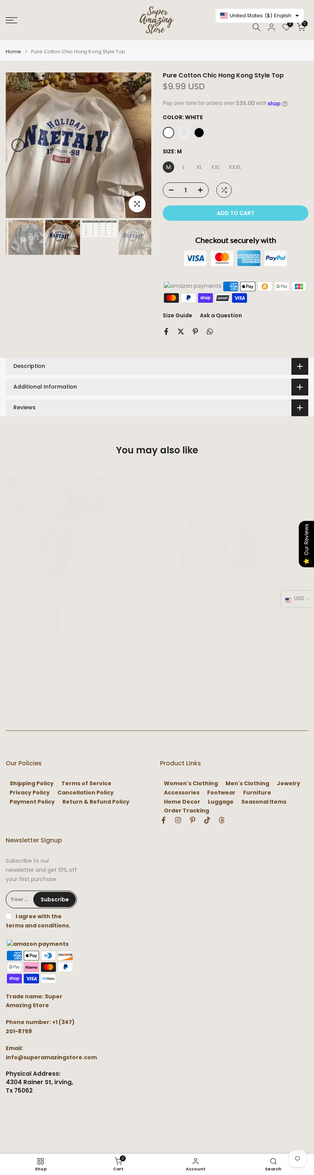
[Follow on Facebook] (163, 820)
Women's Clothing (191, 783)
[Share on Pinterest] (195, 331)
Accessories (182, 792)
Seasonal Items (263, 802)
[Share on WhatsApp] (209, 331)
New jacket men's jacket (43, 670)
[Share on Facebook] (166, 331)
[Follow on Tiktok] (207, 820)
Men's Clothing (247, 783)
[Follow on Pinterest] (192, 820)
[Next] (139, 145)
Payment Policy (32, 802)
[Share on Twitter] (180, 331)
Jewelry (288, 783)
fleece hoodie (186, 670)
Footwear (221, 792)
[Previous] (18, 145)
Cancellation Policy (85, 792)
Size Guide (177, 315)
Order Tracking (186, 810)
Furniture (257, 792)
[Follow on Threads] (221, 820)
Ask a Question (221, 315)
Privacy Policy (30, 792)
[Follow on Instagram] (178, 820)
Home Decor (182, 802)
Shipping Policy (32, 783)
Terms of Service (86, 783)
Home (13, 51)
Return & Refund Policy (95, 802)
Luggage (221, 802)
